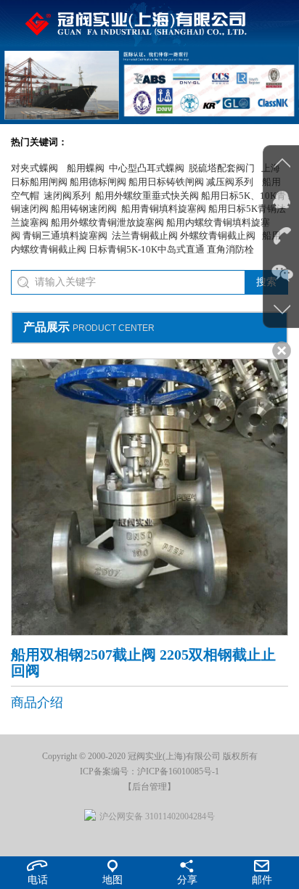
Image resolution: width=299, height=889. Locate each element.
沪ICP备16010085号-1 (178, 771)
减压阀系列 (229, 181)
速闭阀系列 (67, 195)
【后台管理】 (149, 787)
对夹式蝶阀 (34, 168)
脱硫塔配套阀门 (222, 168)
